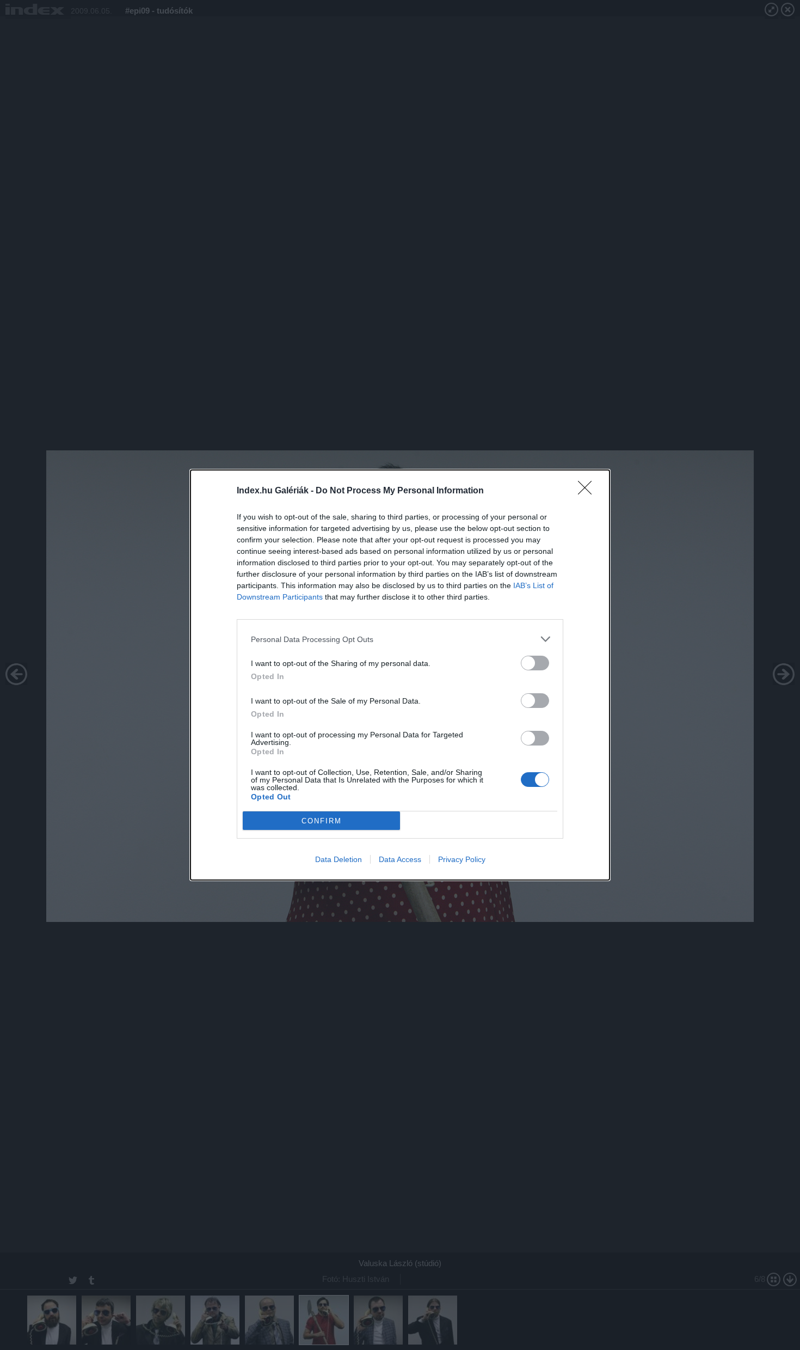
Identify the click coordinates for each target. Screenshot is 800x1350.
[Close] (588, 491)
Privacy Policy (461, 859)
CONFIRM (321, 821)
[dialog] (400, 675)
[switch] (535, 663)
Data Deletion (338, 859)
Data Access (400, 859)
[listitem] (400, 639)
